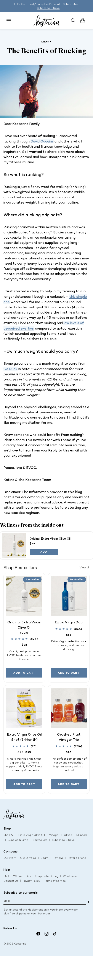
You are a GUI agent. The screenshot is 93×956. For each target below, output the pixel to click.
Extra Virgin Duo (69, 622)
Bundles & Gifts (18, 839)
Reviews (58, 857)
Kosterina (20, 943)
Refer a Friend (77, 857)
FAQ (6, 876)
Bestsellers (39, 839)
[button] (8, 20)
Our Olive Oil (28, 857)
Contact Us (10, 880)
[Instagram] (46, 933)
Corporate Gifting (46, 876)
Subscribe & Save (48, 8)
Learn (44, 857)
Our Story (9, 857)
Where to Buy (22, 876)
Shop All (8, 834)
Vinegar (54, 834)
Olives (68, 834)
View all (85, 567)
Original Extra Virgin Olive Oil (50, 538)
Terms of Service (55, 880)
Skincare (82, 834)
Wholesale (70, 876)
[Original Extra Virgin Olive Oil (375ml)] (14, 545)
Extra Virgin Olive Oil (31, 834)
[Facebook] (38, 933)
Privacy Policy (31, 880)
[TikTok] (54, 933)
